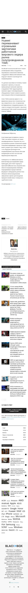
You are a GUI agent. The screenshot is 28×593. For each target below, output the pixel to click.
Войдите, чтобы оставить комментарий (14, 410)
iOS (23, 511)
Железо (8, 35)
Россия (20, 530)
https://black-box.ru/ (14, 251)
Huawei (7, 218)
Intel (19, 511)
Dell (9, 506)
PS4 (3, 524)
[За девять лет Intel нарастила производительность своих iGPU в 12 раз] (5, 378)
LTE (3, 516)
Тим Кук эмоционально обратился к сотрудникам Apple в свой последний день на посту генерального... (18, 471)
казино (3, 532)
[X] (14, 586)
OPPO (10, 522)
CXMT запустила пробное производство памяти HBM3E (17, 451)
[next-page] (5, 400)
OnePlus (4, 522)
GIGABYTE (5, 508)
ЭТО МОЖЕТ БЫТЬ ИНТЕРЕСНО (10, 267)
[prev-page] (3, 400)
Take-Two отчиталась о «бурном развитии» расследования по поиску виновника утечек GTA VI (17, 461)
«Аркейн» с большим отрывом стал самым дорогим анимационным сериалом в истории (7, 230)
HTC (6, 511)
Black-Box (4, 65)
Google (13, 508)
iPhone (9, 514)
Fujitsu (17, 506)
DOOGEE (13, 506)
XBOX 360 (5, 530)
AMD (21, 500)
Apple (13, 503)
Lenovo (16, 514)
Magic (7, 516)
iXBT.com (13, 184)
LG (21, 514)
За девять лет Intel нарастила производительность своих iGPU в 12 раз (17, 379)
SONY (4, 527)
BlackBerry (4, 506)
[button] (2, 32)
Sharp (18, 525)
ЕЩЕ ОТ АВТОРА (7, 269)
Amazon (14, 500)
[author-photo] (14, 247)
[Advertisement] (14, 15)
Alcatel (8, 501)
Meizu (13, 516)
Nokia (10, 519)
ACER (4, 500)
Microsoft (20, 516)
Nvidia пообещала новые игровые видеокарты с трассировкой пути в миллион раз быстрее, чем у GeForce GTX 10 (17, 323)
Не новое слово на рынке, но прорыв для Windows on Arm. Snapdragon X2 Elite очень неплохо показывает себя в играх (18, 277)
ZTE (17, 530)
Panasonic (16, 522)
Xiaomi (12, 530)
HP (3, 511)
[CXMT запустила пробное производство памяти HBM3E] (5, 451)
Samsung (10, 524)
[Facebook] (9, 586)
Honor (20, 508)
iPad (3, 514)
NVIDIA (16, 519)
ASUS (19, 503)
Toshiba (10, 527)
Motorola (4, 519)
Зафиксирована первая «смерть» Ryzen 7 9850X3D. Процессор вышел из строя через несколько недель (17, 335)
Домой (3, 35)
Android (5, 503)
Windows (18, 527)
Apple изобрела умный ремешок (21, 227)
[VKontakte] (18, 586)
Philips (21, 522)
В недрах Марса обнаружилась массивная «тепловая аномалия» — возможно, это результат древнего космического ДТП (18, 482)
